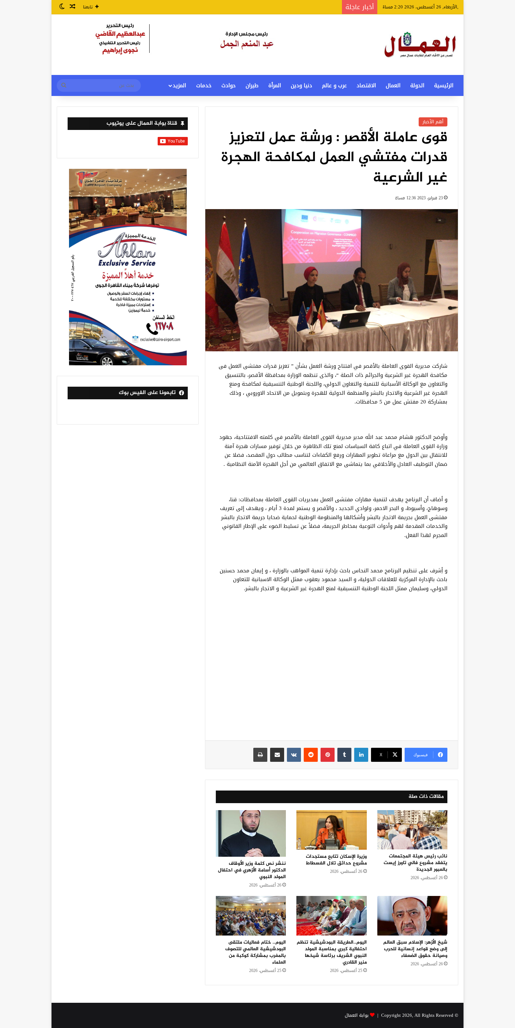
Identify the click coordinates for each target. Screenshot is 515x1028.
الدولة (417, 85)
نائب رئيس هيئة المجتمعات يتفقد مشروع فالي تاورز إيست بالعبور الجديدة (415, 863)
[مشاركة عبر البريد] (277, 755)
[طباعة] (260, 755)
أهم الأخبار (433, 121)
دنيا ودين (301, 85)
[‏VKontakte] (294, 755)
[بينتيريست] (328, 755)
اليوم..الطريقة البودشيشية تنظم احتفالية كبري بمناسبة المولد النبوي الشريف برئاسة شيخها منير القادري (332, 952)
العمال (393, 85)
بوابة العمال (357, 1015)
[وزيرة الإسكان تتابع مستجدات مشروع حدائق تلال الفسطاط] (331, 830)
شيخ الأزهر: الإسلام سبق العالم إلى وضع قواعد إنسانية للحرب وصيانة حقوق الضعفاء (415, 949)
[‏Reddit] (311, 755)
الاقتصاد (366, 85)
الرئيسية (443, 85)
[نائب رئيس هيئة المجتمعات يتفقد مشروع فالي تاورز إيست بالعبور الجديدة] (412, 830)
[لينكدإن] (361, 755)
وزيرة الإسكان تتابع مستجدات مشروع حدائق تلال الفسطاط (336, 860)
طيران (252, 85)
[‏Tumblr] (344, 755)
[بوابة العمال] (420, 44)
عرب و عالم (334, 85)
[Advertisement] (331, 670)
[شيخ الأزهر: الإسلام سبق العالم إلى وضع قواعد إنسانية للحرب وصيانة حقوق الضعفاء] (412, 916)
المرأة (274, 85)
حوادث (228, 85)
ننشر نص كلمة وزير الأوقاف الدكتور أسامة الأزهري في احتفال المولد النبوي (252, 870)
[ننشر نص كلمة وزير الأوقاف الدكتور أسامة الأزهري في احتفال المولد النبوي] (251, 833)
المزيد (179, 85)
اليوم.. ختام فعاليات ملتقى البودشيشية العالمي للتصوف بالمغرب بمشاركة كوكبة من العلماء (255, 952)
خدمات (204, 85)
